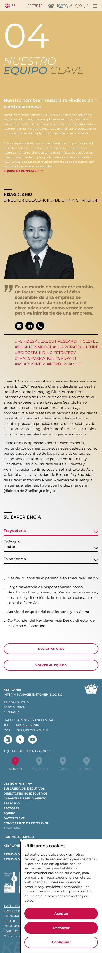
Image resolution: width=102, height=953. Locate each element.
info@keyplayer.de (32, 730)
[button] (95, 6)
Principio (12, 803)
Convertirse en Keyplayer (26, 823)
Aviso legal (13, 906)
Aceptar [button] (61, 913)
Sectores (11, 808)
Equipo (9, 813)
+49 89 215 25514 (27, 725)
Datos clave (14, 818)
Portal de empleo (19, 837)
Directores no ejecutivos (26, 793)
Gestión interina (18, 783)
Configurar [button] (61, 942)
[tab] (51, 531)
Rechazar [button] (61, 928)
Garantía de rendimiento (25, 798)
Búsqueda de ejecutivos (24, 788)
